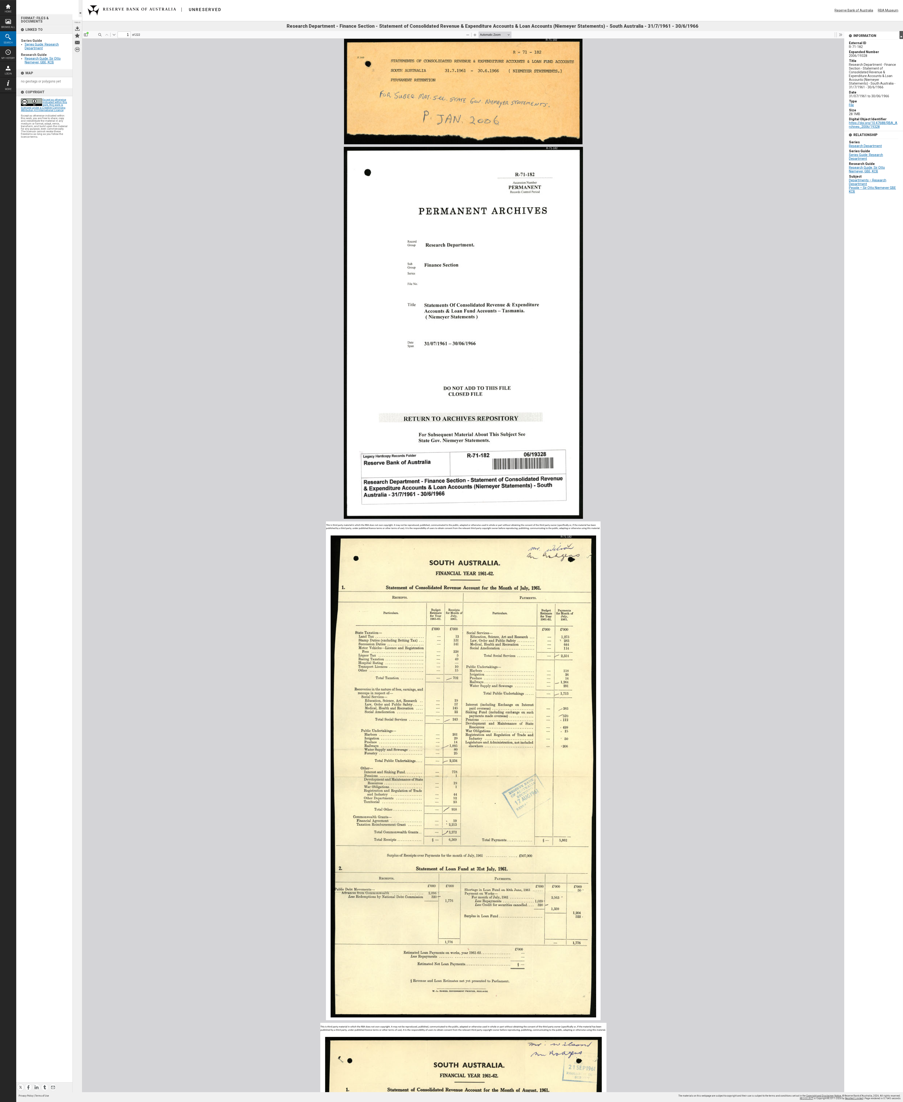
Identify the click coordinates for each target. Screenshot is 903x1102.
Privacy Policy (26, 1095)
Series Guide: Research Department (42, 46)
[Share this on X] (20, 1084)
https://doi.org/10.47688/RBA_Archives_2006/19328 (873, 125)
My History (8, 58)
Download (77, 28)
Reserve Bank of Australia (854, 10)
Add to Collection (77, 35)
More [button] (8, 89)
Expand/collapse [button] (901, 35)
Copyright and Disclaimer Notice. (824, 1095)
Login (8, 73)
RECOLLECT (806, 1098)
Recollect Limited (854, 1098)
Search (8, 42)
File (851, 105)
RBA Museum (888, 10)
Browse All (8, 27)
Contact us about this (77, 42)
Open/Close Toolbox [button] (80, 8)
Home (8, 11)
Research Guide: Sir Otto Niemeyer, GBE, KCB (43, 60)
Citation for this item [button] (77, 49)
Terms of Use (42, 1095)
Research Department (865, 146)
